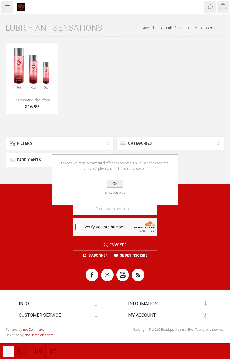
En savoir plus (115, 192)
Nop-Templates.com (39, 335)
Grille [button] (8, 351)
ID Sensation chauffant (32, 100)
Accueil (148, 28)
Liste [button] (21, 351)
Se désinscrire (133, 255)
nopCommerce (33, 330)
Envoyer (118, 244)
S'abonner (98, 255)
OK (115, 184)
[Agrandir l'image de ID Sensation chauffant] (32, 69)
